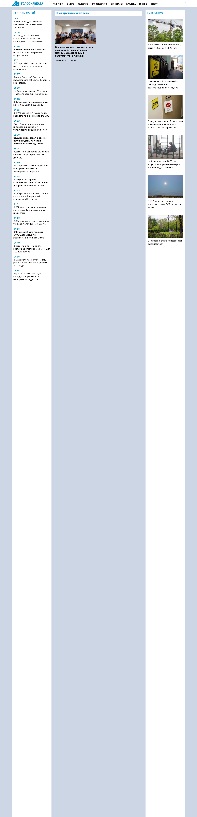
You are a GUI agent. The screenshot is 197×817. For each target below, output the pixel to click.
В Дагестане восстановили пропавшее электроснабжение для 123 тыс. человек (31, 248)
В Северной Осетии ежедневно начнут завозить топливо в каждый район (30, 66)
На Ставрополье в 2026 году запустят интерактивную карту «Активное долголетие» (164, 164)
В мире (70, 4)
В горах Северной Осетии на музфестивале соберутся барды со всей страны (31, 80)
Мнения (143, 4)
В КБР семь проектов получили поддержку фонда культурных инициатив (29, 210)
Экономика (117, 4)
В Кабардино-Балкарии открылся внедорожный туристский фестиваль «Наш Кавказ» (30, 196)
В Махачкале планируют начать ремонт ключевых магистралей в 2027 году (30, 262)
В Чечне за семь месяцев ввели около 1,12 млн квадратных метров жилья (29, 52)
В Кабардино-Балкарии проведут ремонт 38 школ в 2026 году (30, 103)
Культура (131, 4)
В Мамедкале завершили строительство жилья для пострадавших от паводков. (27, 38)
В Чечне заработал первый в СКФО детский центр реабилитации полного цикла (28, 234)
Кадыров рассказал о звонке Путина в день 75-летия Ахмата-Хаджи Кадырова (30, 140)
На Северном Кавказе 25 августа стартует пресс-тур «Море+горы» (31, 92)
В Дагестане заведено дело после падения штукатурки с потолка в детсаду (31, 154)
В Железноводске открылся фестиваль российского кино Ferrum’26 (28, 24)
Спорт (154, 4)
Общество (82, 4)
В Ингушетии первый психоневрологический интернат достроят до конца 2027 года (30, 182)
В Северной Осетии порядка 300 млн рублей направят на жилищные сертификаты (30, 168)
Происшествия (99, 4)
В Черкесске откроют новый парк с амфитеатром (165, 242)
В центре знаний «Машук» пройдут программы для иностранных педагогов (27, 276)
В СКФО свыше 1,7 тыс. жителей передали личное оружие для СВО (31, 114)
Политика (58, 4)
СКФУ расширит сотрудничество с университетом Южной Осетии (31, 222)
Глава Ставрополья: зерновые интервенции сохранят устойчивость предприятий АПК (30, 126)
